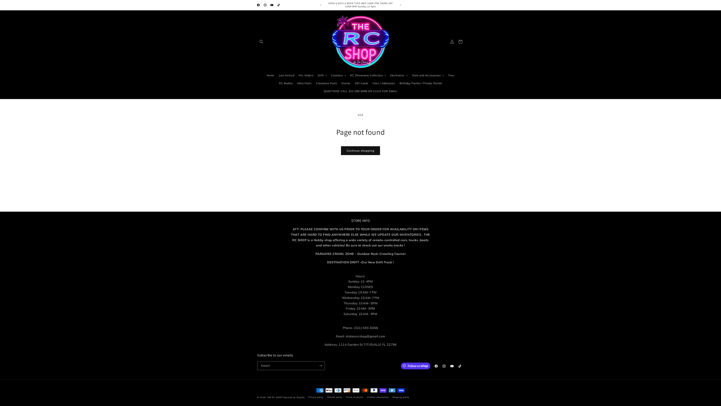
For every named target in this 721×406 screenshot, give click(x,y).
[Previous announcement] (320, 5)
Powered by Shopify (294, 397)
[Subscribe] (320, 365)
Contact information (378, 397)
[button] (261, 42)
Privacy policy (316, 397)
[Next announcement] (400, 5)
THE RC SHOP (275, 397)
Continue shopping (360, 150)
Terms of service (354, 397)
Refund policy (334, 397)
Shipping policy (400, 397)
